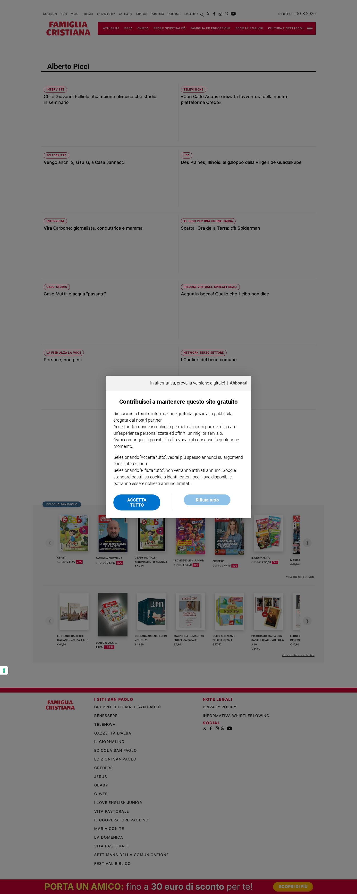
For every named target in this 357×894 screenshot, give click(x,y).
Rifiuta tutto (207, 499)
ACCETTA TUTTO (136, 502)
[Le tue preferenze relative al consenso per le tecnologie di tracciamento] (4, 670)
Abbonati (238, 382)
